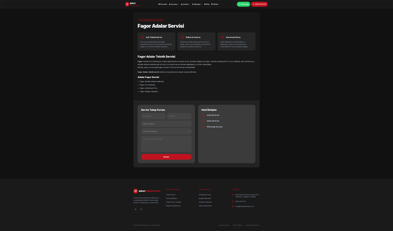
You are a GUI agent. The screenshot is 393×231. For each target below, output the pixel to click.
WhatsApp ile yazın (215, 127)
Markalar (197, 4)
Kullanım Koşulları (224, 225)
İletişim (215, 4)
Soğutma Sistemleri (205, 202)
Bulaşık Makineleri (205, 198)
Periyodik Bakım (171, 198)
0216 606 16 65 (213, 115)
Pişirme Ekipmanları (205, 206)
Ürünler (186, 4)
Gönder (166, 157)
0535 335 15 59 (259, 4)
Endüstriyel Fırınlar (205, 195)
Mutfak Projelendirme (173, 206)
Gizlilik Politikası (237, 225)
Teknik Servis (170, 195)
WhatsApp (245, 4)
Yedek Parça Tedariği (173, 202)
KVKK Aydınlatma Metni (253, 225)
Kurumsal (163, 4)
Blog (207, 4)
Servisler (174, 4)
